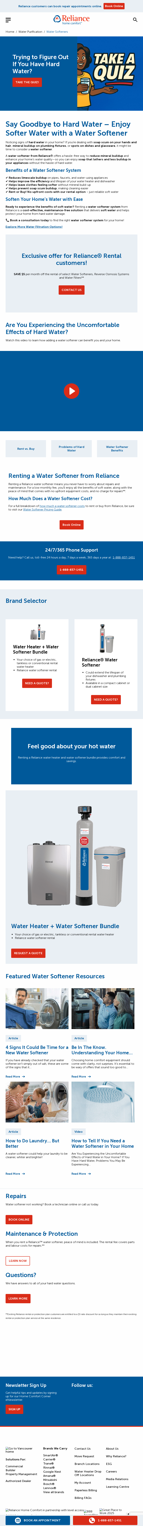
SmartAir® (50, 1455)
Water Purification (30, 31)
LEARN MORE (18, 1298)
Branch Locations (86, 1464)
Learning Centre (117, 1486)
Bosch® (48, 1484)
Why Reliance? (116, 1456)
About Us (112, 1448)
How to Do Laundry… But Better (32, 1143)
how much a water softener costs (62, 506)
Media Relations (117, 1479)
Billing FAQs (82, 1498)
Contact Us (82, 1448)
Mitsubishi (50, 1480)
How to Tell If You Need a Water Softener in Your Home (103, 1143)
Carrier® (49, 1459)
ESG (109, 1464)
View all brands (53, 1492)
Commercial (14, 1466)
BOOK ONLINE (19, 1219)
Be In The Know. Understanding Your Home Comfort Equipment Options (102, 1050)
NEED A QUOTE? (37, 683)
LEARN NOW (18, 1261)
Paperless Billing (85, 1490)
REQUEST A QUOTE (28, 953)
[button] (135, 19)
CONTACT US (72, 290)
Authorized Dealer (18, 1481)
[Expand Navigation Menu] (11, 19)
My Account (82, 1482)
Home (10, 31)
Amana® (49, 1476)
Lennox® (49, 1488)
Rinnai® (49, 1467)
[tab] (26, 448)
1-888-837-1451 (124, 557)
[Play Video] (71, 391)
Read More (13, 1076)
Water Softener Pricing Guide (42, 509)
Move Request (84, 1456)
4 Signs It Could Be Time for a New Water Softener (37, 1050)
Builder (10, 1470)
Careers (111, 1471)
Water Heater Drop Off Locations (87, 1473)
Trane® (48, 1463)
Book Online (114, 6)
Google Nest (52, 1471)
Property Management (21, 1474)
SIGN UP (14, 1409)
